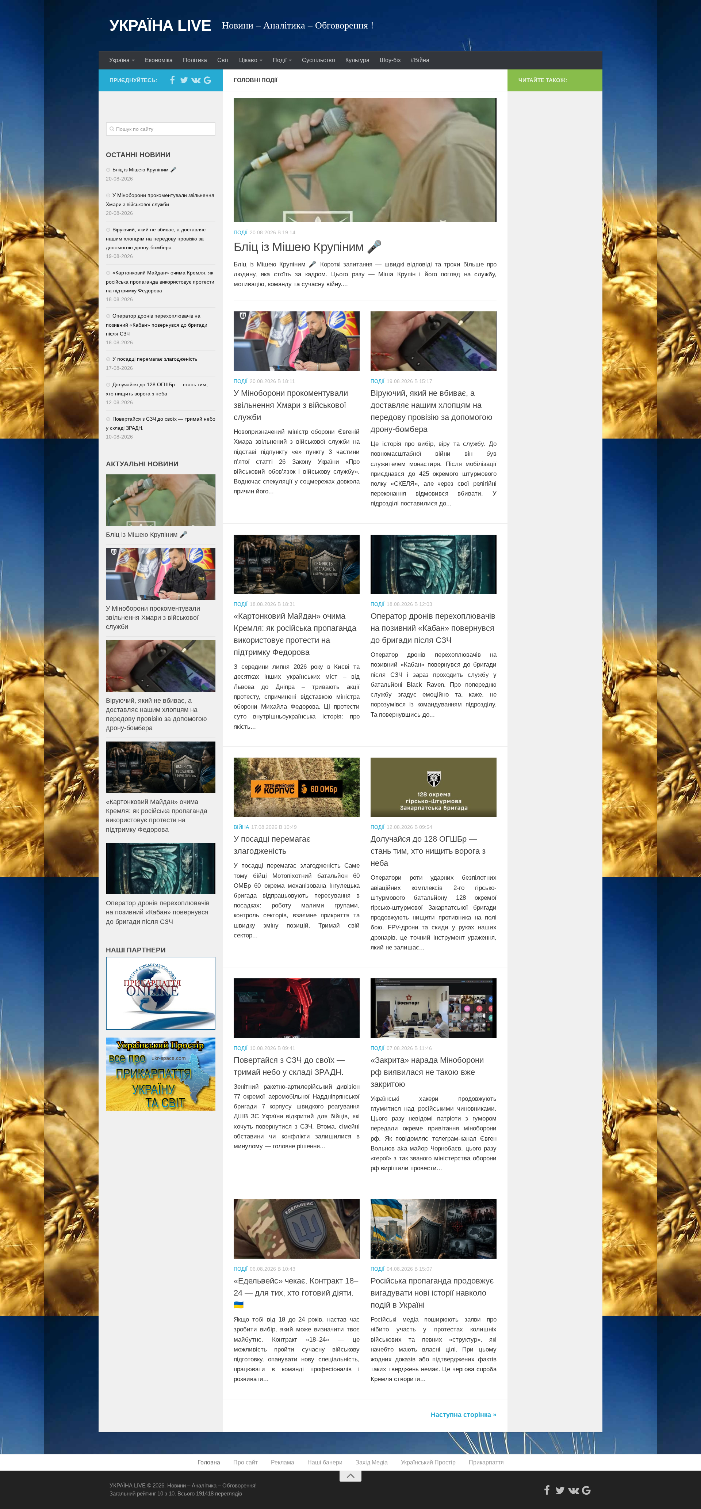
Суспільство (318, 60)
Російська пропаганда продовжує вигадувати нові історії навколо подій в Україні (432, 1292)
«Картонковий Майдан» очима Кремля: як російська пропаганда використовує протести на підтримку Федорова (160, 281)
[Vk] (195, 80)
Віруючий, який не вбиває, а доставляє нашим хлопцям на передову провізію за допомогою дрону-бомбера (156, 238)
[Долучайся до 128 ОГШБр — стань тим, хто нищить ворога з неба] (434, 787)
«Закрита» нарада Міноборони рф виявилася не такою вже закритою (427, 1072)
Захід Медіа (372, 1462)
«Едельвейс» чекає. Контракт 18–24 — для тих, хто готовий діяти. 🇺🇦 (296, 1292)
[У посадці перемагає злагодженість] (297, 787)
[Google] (207, 80)
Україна (119, 60)
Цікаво (248, 60)
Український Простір (428, 1462)
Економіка (159, 60)
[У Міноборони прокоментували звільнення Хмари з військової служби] (297, 341)
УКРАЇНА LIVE (160, 25)
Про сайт (245, 1462)
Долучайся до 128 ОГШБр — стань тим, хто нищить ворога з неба (428, 851)
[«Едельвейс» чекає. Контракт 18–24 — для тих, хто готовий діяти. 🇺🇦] (297, 1229)
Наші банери (324, 1462)
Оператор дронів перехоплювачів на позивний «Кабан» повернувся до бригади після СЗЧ (433, 628)
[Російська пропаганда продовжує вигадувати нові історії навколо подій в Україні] (434, 1229)
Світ (223, 60)
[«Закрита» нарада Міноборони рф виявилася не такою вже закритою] (434, 1008)
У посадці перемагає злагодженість (154, 359)
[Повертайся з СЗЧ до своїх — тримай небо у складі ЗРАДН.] (297, 1008)
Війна (241, 827)
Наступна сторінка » (464, 1414)
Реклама (282, 1462)
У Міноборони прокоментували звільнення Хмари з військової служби (291, 405)
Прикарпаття (486, 1462)
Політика (195, 60)
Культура (357, 60)
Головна (209, 1462)
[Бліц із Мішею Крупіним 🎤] (365, 160)
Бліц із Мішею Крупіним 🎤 (308, 247)
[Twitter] (184, 80)
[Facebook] (172, 80)
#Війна (420, 60)
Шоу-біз (390, 60)
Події (280, 60)
